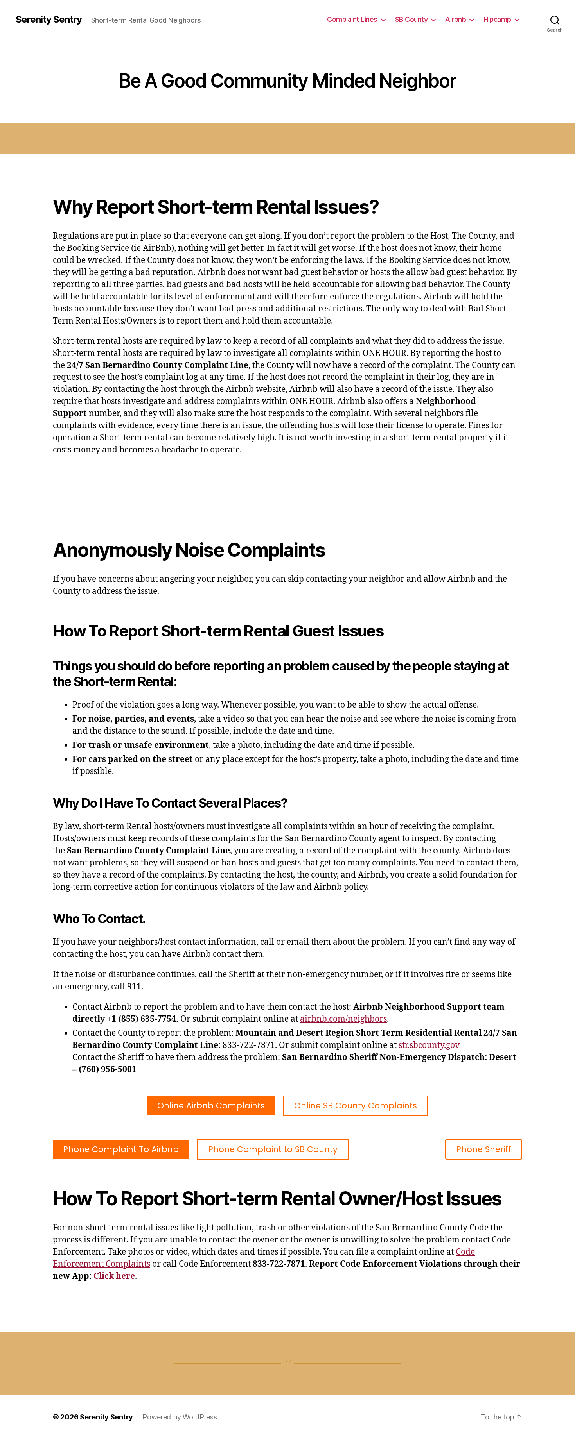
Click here (114, 1276)
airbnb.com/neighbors (343, 1019)
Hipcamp (497, 19)
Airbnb (455, 19)
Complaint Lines (352, 19)
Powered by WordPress (179, 1417)
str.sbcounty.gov (429, 1045)
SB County (411, 19)
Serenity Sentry (49, 19)
